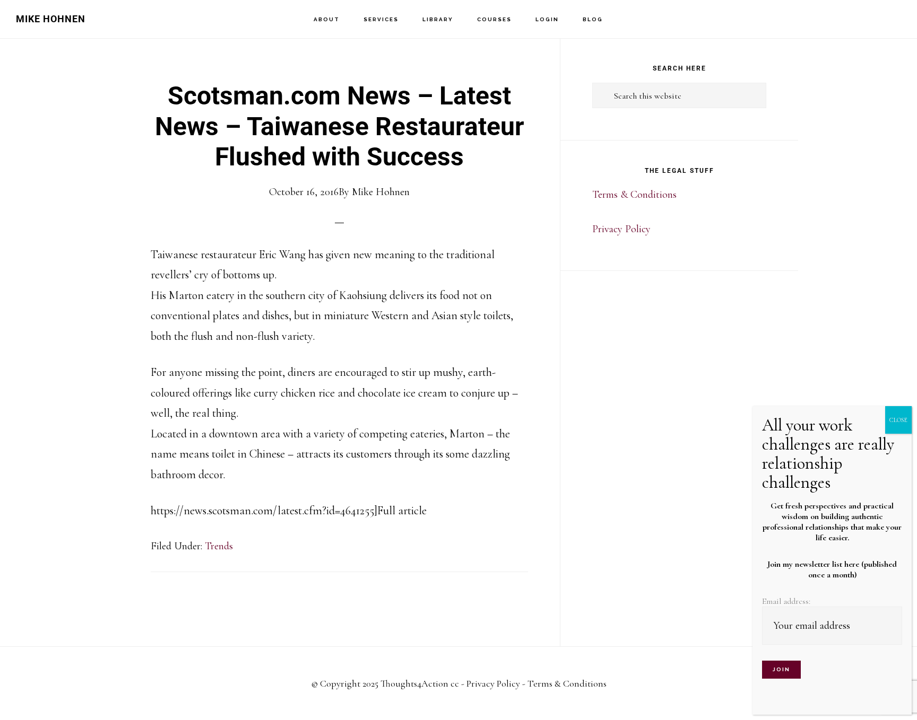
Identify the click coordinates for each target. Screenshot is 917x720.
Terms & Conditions (634, 194)
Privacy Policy (621, 229)
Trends (219, 546)
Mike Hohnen (50, 18)
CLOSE (898, 420)
